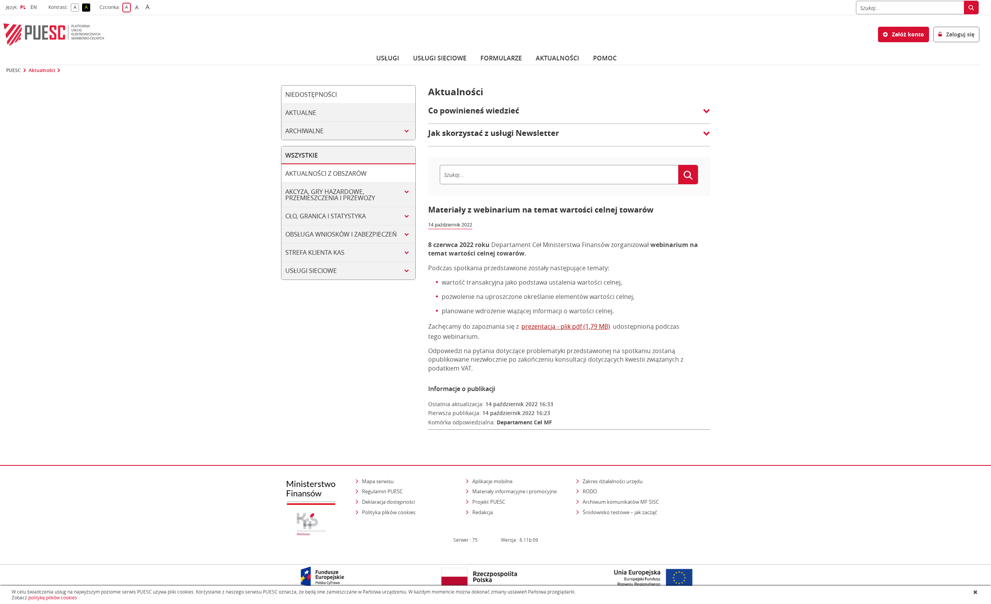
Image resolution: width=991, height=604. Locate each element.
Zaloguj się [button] (959, 34)
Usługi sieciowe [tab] (311, 270)
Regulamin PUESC (382, 491)
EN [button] (34, 7)
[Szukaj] (971, 7)
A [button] (76, 7)
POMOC (605, 58)
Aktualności (557, 58)
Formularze (501, 58)
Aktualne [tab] (300, 112)
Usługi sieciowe (439, 58)
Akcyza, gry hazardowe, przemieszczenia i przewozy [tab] (330, 194)
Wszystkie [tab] (301, 155)
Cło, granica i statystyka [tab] (325, 216)
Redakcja (482, 512)
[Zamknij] (976, 592)
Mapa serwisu (378, 481)
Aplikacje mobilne (492, 481)
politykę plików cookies (52, 598)
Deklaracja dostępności (388, 501)
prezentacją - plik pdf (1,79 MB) (565, 326)
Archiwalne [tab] (304, 131)
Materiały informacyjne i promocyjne (514, 491)
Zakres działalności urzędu (613, 481)
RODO (590, 491)
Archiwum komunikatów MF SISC (621, 501)
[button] (569, 114)
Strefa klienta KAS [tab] (315, 252)
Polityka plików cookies (388, 512)
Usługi (387, 58)
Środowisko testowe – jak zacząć (620, 512)
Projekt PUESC (488, 501)
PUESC (13, 70)
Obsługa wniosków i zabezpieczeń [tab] (341, 234)
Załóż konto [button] (907, 34)
